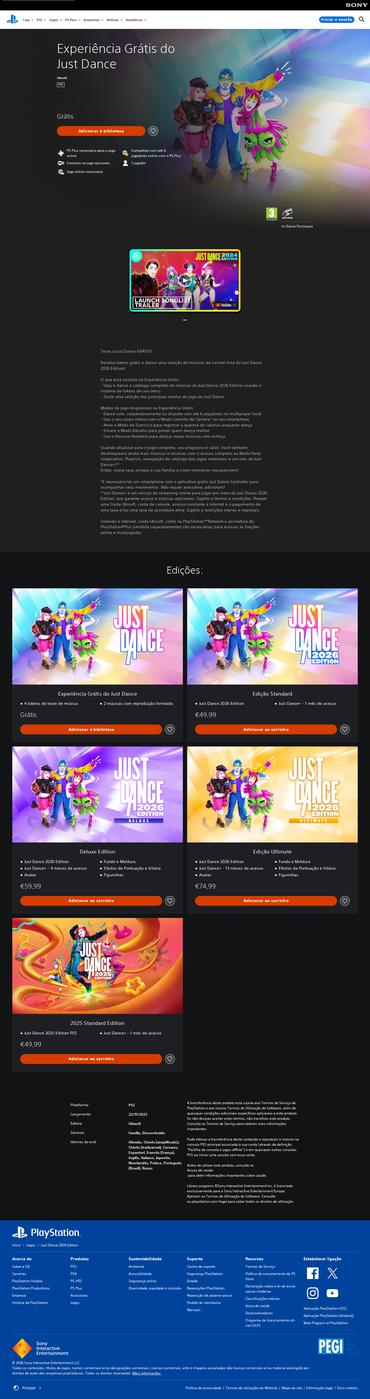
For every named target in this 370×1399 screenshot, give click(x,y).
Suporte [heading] (195, 1258)
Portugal (29, 1388)
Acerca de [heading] (22, 1258)
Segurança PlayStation (205, 1273)
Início (16, 1245)
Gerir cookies (347, 1387)
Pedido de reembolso (204, 1302)
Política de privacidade (203, 1387)
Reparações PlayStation (206, 1288)
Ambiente (136, 1266)
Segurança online (142, 1280)
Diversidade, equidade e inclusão (155, 1288)
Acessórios (91, 20)
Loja (26, 20)
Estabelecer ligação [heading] (322, 1258)
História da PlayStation (30, 1302)
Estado (192, 1280)
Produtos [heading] (80, 1258)
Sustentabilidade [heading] (145, 1258)
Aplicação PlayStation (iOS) (325, 1308)
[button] (185, 280)
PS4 (74, 1273)
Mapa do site (292, 1387)
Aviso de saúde (257, 1305)
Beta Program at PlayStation (326, 1322)
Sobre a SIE (21, 1266)
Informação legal (319, 1387)
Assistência (134, 20)
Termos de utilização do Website (251, 1387)
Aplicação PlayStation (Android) (329, 1315)
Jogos (53, 20)
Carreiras (19, 1273)
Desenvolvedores (259, 1313)
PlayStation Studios (27, 1280)
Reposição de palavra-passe (209, 1295)
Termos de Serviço (260, 1266)
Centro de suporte (201, 1266)
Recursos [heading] (254, 1258)
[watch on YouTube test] (226, 305)
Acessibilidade (140, 1273)
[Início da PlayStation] (12, 19)
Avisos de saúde (200, 1170)
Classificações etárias (262, 1298)
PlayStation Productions (31, 1288)
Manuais (194, 1309)
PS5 (39, 20)
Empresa (19, 1295)
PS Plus (70, 20)
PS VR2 (76, 1280)
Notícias (113, 20)
